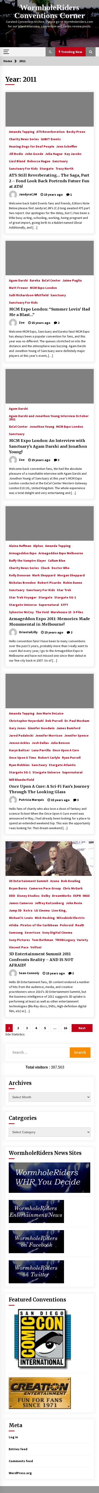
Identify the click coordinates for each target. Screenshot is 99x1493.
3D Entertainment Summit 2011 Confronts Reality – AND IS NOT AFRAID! (41, 959)
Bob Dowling (70, 881)
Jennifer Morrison (48, 735)
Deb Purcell (54, 720)
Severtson (32, 932)
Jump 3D (15, 910)
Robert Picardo (49, 582)
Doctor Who (61, 567)
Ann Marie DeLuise (50, 713)
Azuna (54, 881)
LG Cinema (42, 910)
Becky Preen (76, 131)
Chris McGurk (73, 888)
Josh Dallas (40, 742)
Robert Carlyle (49, 757)
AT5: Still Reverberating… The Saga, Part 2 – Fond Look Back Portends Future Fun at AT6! (49, 181)
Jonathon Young (41, 426)
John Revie (74, 903)
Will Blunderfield (21, 779)
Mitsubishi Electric (71, 917)
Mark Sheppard (43, 575)
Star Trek (64, 590)
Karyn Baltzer (19, 750)
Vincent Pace (19, 947)
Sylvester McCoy (21, 612)
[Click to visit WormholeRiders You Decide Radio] (49, 1177)
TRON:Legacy (65, 939)
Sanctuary (60, 161)
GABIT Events (51, 139)
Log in (13, 1437)
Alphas (38, 545)
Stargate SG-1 (65, 597)
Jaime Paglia (72, 280)
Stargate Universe (23, 604)
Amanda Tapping (22, 131)
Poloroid (66, 925)
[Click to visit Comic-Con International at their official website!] (40, 1339)
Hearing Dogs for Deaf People (31, 146)
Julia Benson (60, 742)
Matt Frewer (18, 287)
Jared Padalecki (21, 735)
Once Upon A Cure (65, 750)
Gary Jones (17, 728)
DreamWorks (61, 895)
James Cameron (21, 903)
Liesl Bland (17, 161)
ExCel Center (51, 280)
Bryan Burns (18, 888)
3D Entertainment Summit (28, 881)
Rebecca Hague (38, 161)
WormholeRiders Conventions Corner (49, 11)
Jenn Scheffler (66, 146)
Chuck (45, 567)
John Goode (34, 153)
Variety (82, 939)
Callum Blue (56, 560)
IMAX (86, 895)
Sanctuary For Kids (23, 168)
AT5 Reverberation (50, 131)
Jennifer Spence (76, 735)
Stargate (47, 168)
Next (82, 1028)
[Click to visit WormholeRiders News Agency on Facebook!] (36, 1241)
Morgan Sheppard (71, 575)
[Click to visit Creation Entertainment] (40, 1393)
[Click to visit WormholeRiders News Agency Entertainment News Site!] (36, 1211)
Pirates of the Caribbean (39, 925)
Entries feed (18, 1449)
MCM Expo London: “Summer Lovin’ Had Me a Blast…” (49, 312)
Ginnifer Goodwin (41, 728)
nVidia (13, 925)
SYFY (64, 604)
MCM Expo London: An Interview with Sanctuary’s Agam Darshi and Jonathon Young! (48, 446)
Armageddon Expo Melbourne (60, 553)
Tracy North (64, 168)
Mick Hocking (45, 917)
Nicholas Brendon (22, 582)
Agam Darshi (18, 280)
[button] (50, 51)
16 (65, 1028)
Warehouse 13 (61, 612)
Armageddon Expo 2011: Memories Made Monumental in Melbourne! (49, 621)
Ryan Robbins (19, 765)
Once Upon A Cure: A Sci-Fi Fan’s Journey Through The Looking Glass (49, 789)
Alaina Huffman (20, 545)
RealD (79, 925)
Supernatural (49, 604)
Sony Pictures (19, 939)
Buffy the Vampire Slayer (27, 560)
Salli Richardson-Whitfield (29, 295)
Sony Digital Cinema (57, 932)
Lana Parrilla (41, 750)
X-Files (78, 612)
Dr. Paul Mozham (76, 720)
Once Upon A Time (22, 757)
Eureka (35, 280)
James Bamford (68, 728)
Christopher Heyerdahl (26, 720)
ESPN (77, 895)
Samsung (16, 932)
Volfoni (35, 947)
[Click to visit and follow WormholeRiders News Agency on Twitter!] (36, 1271)
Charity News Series (24, 139)
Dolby (45, 895)
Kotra (27, 910)
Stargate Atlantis (62, 765)
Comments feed (21, 1461)
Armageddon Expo (23, 553)
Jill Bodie (16, 153)
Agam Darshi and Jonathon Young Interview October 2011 (49, 417)
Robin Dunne (72, 582)
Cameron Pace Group (45, 888)
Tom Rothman (42, 939)
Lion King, (59, 910)
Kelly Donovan (19, 575)
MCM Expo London (43, 287)
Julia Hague (54, 153)
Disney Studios (28, 895)
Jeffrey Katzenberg (49, 903)
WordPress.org (20, 1473)
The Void (42, 612)
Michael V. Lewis (21, 917)
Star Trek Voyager (23, 597)
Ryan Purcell (71, 757)
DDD (12, 895)
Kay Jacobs (73, 153)
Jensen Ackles (19, 742)
